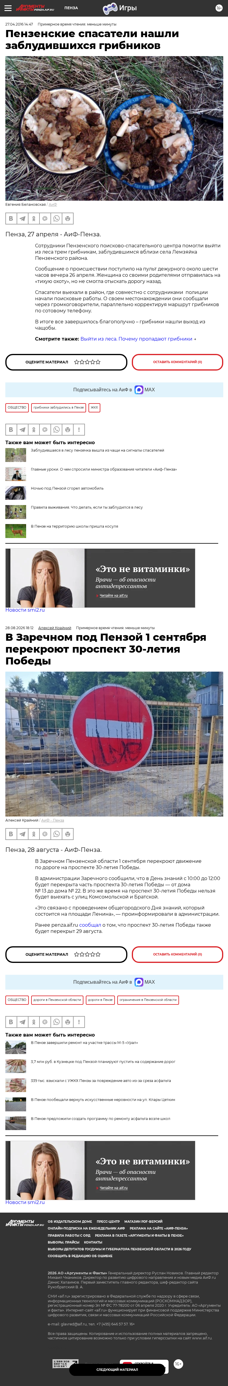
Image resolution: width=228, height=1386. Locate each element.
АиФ (53, 204)
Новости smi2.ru (25, 610)
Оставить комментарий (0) (177, 362)
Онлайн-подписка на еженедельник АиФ (86, 1228)
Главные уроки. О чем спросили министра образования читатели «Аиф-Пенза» (104, 469)
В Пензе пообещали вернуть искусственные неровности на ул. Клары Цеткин (103, 1099)
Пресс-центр (108, 1222)
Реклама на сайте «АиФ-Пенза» (159, 1228)
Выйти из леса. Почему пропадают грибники (136, 339)
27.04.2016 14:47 (19, 24)
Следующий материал (117, 1370)
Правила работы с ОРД (69, 1236)
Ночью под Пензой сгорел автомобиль (67, 488)
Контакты (93, 1242)
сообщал (90, 925)
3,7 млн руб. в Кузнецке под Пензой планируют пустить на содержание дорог (103, 1061)
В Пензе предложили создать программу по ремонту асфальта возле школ (100, 1118)
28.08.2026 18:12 (19, 628)
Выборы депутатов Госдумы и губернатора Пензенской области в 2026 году (119, 1249)
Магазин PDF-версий (143, 1222)
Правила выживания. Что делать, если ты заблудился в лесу (87, 507)
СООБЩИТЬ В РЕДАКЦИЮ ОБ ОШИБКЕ (80, 1256)
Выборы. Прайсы (63, 1242)
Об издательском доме (70, 1222)
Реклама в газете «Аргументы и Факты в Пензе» (139, 1236)
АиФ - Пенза (52, 820)
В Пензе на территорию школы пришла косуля (74, 526)
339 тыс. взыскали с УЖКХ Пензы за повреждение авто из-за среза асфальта (101, 1080)
